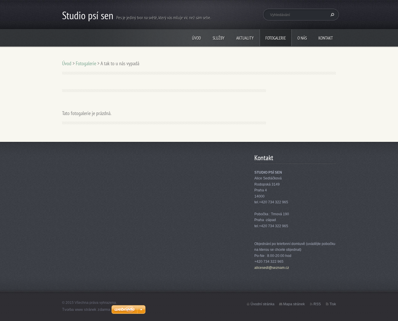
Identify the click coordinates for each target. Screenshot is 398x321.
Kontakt (325, 38)
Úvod (196, 38)
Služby (219, 38)
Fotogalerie (275, 38)
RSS (317, 304)
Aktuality (245, 38)
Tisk (333, 304)
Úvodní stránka (262, 304)
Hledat (331, 14)
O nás (302, 38)
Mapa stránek (294, 304)
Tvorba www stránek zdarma (86, 309)
